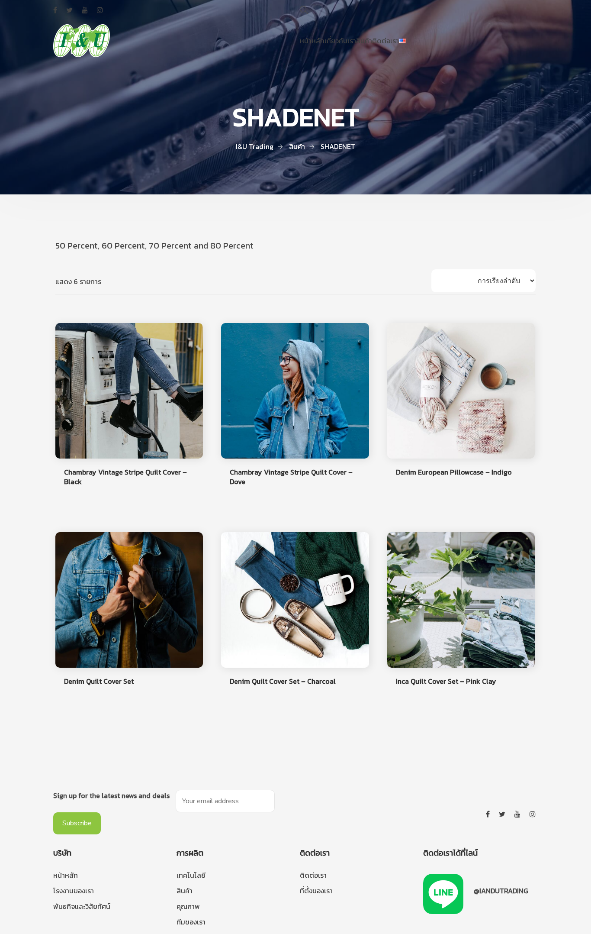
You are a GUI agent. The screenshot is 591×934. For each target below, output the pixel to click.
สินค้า (364, 41)
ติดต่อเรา (385, 41)
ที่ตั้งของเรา (316, 891)
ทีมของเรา (191, 922)
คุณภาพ (188, 906)
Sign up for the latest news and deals (111, 795)
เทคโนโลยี (191, 875)
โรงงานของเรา (73, 891)
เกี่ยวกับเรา (340, 41)
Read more (79, 501)
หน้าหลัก (312, 41)
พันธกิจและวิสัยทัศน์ (81, 906)
